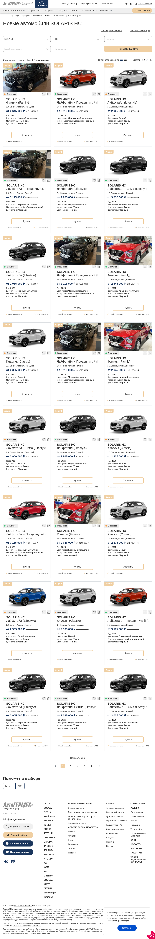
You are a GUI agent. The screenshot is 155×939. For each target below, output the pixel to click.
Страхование (136, 812)
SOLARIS (49, 854)
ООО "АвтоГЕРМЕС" (23, 905)
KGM (46, 867)
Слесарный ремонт (115, 812)
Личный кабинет (19, 835)
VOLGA (48, 808)
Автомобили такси (77, 823)
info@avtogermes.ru (14, 819)
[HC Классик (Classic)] (27, 337)
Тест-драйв (136, 829)
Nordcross (49, 816)
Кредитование (137, 816)
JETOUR (48, 833)
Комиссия (73, 844)
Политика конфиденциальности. (27, 925)
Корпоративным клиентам (138, 834)
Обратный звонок (20, 843)
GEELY (47, 812)
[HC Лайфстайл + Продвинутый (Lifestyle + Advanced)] (77, 77)
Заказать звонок (142, 10)
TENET (47, 824)
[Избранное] (126, 4)
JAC (46, 871)
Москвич (48, 875)
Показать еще (77, 758)
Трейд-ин (135, 825)
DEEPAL (48, 888)
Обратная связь (107, 4)
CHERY (47, 829)
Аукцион (72, 836)
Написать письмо (19, 852)
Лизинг (133, 820)
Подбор (72, 853)
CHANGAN (49, 837)
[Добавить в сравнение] (48, 95)
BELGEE (48, 820)
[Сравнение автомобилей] (131, 4)
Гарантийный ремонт (116, 820)
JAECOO (48, 846)
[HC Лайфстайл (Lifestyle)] (128, 77)
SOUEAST (49, 880)
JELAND (48, 850)
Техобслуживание (115, 808)
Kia (45, 863)
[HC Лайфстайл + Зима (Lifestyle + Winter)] (128, 164)
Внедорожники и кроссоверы (82, 812)
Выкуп (71, 840)
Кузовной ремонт (114, 816)
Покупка (72, 831)
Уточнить (27, 135)
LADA (47, 803)
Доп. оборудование (115, 829)
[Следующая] (99, 766)
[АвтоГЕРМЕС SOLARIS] (41, 4)
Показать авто (128, 49)
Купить (77, 135)
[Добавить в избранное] (43, 95)
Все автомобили (76, 808)
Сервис (109, 846)
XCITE (47, 884)
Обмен (71, 848)
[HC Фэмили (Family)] (27, 77)
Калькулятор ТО (114, 825)
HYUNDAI (49, 858)
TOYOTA (48, 897)
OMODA (48, 841)
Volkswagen (50, 892)
